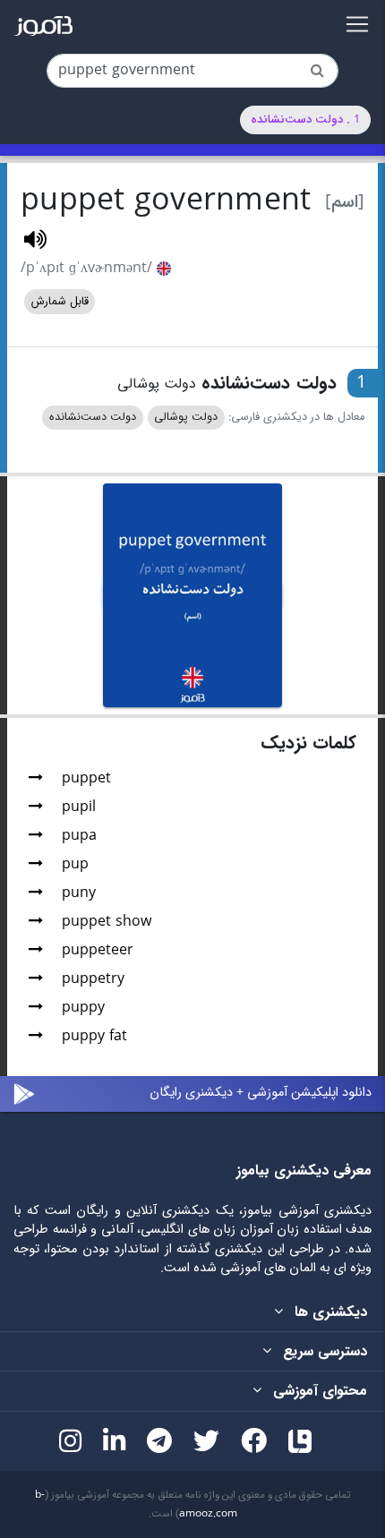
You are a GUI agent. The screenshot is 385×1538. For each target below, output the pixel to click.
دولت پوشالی (186, 417)
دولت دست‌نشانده (92, 417)
